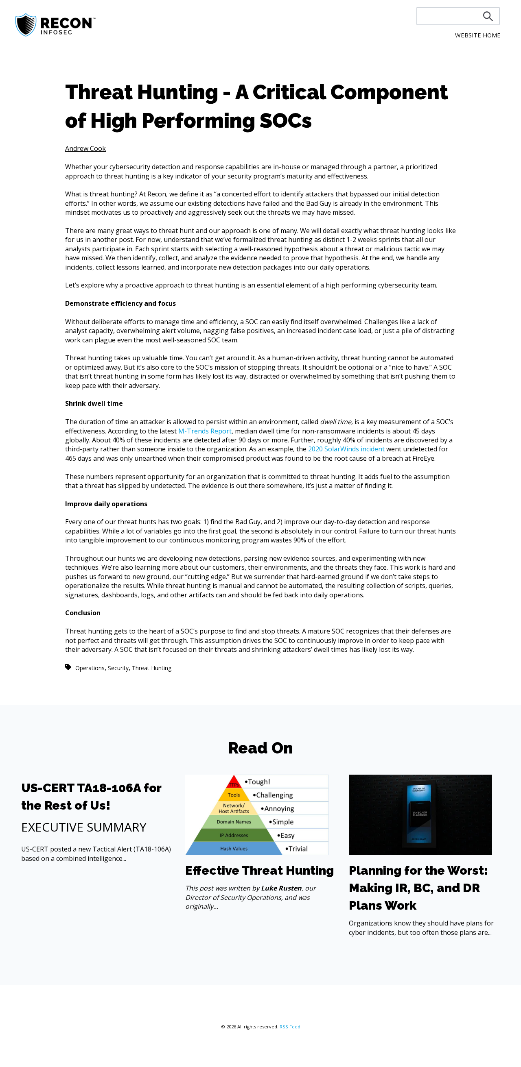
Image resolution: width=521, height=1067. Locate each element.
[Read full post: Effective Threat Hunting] (256, 852)
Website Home (478, 35)
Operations (90, 668)
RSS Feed (290, 1026)
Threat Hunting (151, 668)
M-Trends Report (205, 431)
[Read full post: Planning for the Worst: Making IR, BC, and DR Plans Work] (420, 852)
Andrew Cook (85, 148)
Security (118, 668)
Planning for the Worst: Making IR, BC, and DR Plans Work (418, 887)
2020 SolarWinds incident (346, 448)
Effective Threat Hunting (259, 870)
